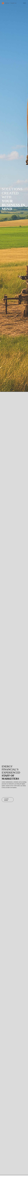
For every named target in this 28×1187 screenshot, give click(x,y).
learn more (6, 799)
